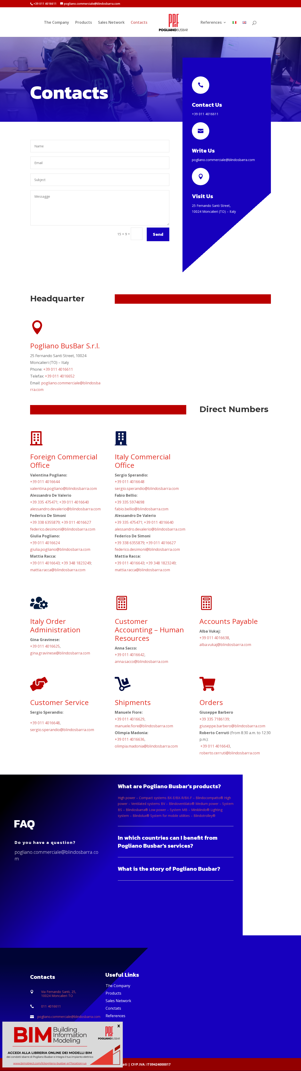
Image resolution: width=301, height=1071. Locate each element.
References (211, 23)
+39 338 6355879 (45, 522)
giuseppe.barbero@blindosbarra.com (232, 725)
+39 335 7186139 (214, 719)
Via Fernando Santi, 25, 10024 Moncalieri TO (58, 993)
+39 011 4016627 (76, 522)
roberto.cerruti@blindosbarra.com (229, 753)
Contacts (139, 23)
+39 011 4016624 (45, 542)
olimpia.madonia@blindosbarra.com (146, 746)
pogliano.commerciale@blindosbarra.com (223, 160)
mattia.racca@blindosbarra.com (57, 569)
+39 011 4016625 (45, 646)
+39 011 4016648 (129, 481)
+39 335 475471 (44, 502)
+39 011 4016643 (45, 563)
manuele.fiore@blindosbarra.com (144, 725)
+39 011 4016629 (129, 719)
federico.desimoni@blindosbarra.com (62, 529)
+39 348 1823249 (76, 563)
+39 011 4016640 (74, 502)
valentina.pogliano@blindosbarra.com (63, 488)
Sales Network (111, 23)
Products (83, 23)
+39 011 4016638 (214, 637)
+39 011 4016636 (129, 739)
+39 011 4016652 (60, 376)
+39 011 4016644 (45, 481)
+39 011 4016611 (205, 114)
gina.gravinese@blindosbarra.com (60, 653)
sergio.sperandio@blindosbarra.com (147, 488)
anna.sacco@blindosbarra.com (141, 661)
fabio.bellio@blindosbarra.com (141, 509)
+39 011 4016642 (129, 654)
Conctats (113, 1008)
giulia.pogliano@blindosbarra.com (60, 549)
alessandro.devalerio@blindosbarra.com (65, 509)
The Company (56, 23)
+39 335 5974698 (129, 502)
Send (158, 234)
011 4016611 (51, 1006)
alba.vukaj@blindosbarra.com (225, 644)
